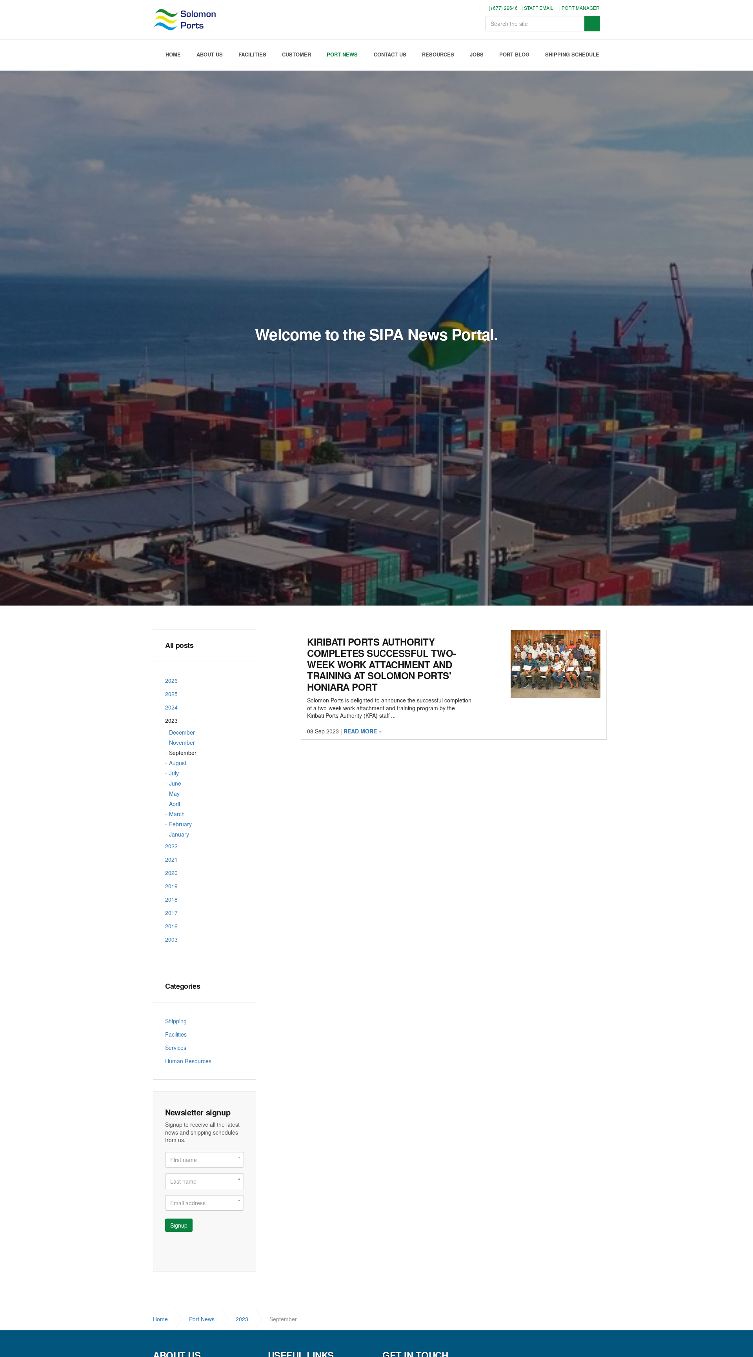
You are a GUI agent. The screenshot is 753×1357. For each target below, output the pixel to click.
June (175, 783)
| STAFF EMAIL (537, 7)
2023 (171, 720)
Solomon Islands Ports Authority (185, 19)
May (174, 793)
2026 (171, 680)
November (182, 742)
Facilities (176, 1034)
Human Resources (188, 1061)
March (177, 814)
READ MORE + (363, 731)
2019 (171, 886)
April (174, 804)
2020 (171, 873)
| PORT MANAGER (579, 7)
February (180, 824)
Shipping (176, 1021)
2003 (171, 939)
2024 (171, 707)
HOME (173, 54)
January (179, 834)
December (182, 732)
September (182, 753)
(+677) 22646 (502, 7)
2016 (171, 926)
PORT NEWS (342, 54)
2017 (171, 913)
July (174, 773)
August (177, 763)
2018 (171, 899)
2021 (171, 859)
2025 (171, 694)
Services (175, 1047)
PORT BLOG (514, 54)
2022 (171, 846)
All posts (179, 645)
